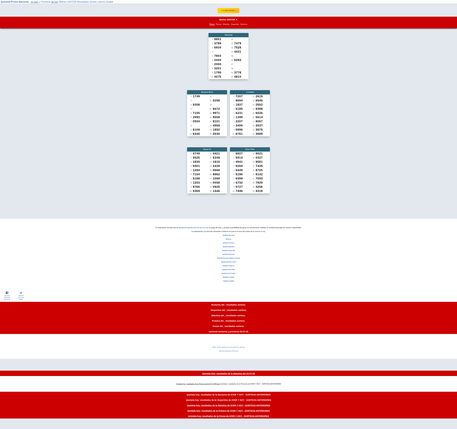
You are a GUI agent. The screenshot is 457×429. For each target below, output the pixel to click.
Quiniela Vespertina (228, 250)
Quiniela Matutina (228, 247)
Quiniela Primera (228, 243)
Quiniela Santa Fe (228, 266)
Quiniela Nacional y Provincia (228, 351)
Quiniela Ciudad (228, 281)
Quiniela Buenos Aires (228, 262)
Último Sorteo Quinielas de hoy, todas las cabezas (228, 347)
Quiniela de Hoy (260, 231)
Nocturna (243, 24)
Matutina (226, 24)
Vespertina (235, 24)
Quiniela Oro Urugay (228, 273)
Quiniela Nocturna (228, 254)
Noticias (228, 239)
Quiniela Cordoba (228, 277)
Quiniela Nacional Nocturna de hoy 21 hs (192, 227)
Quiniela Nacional (228, 235)
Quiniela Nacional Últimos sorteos (228, 258)
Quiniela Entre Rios (228, 269)
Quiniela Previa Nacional (15, 1)
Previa (211, 24)
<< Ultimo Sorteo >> (228, 10)
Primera (219, 24)
